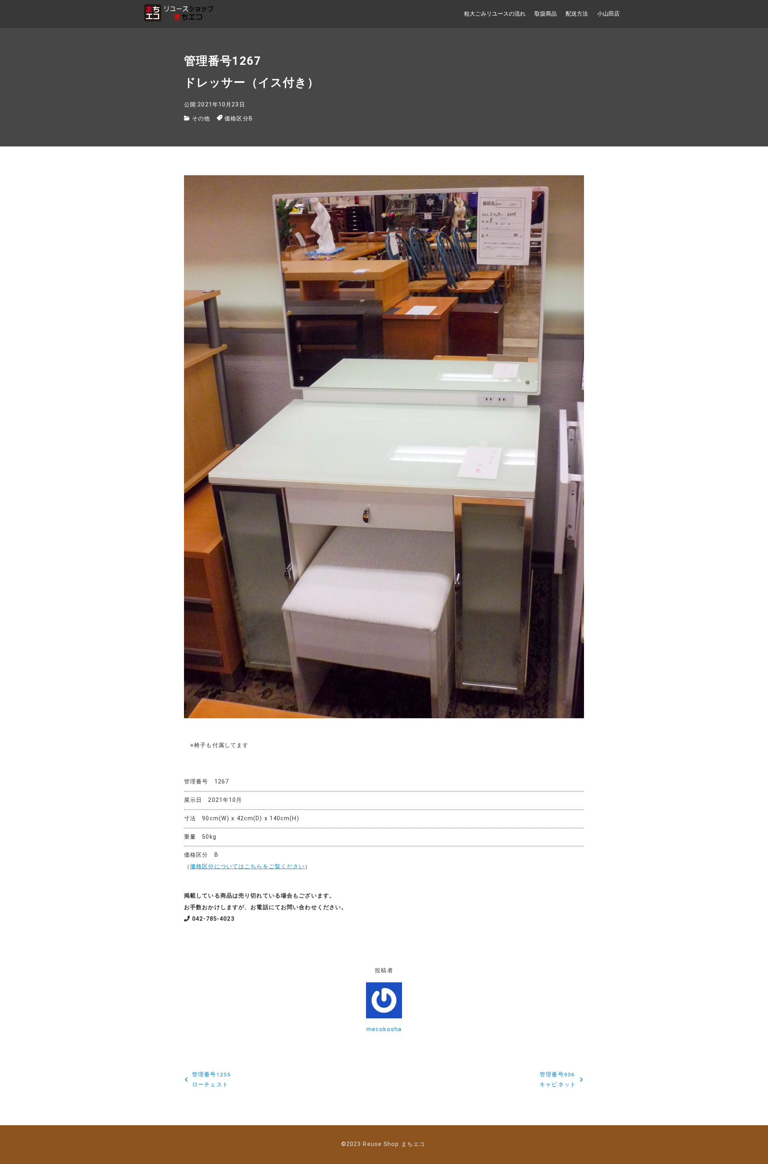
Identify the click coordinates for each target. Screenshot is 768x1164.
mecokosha (384, 1029)
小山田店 (608, 13)
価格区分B (238, 118)
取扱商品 (545, 13)
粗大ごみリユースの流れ (495, 13)
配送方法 (577, 13)
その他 (201, 118)
